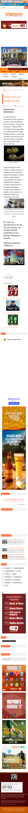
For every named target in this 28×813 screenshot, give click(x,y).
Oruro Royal (17, 579)
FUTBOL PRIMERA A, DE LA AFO (16, 539)
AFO (19, 571)
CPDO (6, 585)
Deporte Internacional (19, 568)
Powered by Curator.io (21, 504)
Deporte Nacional (9, 571)
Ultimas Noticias (15, 89)
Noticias (9, 89)
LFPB (7, 573)
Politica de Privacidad (11, 804)
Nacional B (8, 579)
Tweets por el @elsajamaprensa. (8, 649)
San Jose (7, 568)
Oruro (14, 573)
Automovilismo (18, 576)
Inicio (6, 89)
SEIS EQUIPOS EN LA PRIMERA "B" (16, 548)
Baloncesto (8, 576)
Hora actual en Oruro (10, 784)
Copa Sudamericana (18, 582)
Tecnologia (7, 582)
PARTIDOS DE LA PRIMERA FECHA (16, 554)
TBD (16, 809)
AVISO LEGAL (4, 804)
